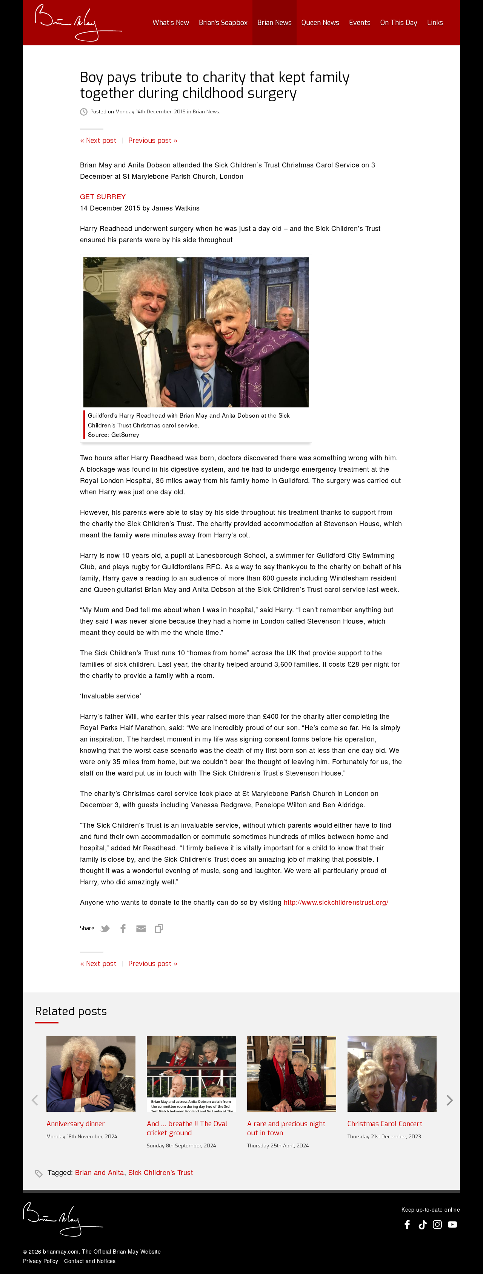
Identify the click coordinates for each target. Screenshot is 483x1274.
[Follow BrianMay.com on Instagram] (437, 1224)
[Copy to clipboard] (159, 928)
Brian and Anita (99, 1172)
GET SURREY (103, 196)
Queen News (320, 22)
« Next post (98, 140)
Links (435, 22)
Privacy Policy (40, 1261)
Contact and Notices (90, 1261)
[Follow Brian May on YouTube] (452, 1224)
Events (360, 22)
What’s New (170, 22)
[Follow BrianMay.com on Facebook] (407, 1224)
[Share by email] (141, 928)
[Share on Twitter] (104, 928)
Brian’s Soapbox (223, 22)
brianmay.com (60, 1251)
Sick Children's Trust (160, 1172)
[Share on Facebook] (123, 928)
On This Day (398, 22)
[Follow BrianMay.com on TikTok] (422, 1224)
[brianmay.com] (78, 22)
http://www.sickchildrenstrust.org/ (336, 902)
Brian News (274, 22)
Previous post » (153, 140)
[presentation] (33, 1099)
